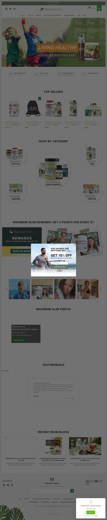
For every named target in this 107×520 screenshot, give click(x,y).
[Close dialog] (75, 244)
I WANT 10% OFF (59, 267)
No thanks (59, 271)
